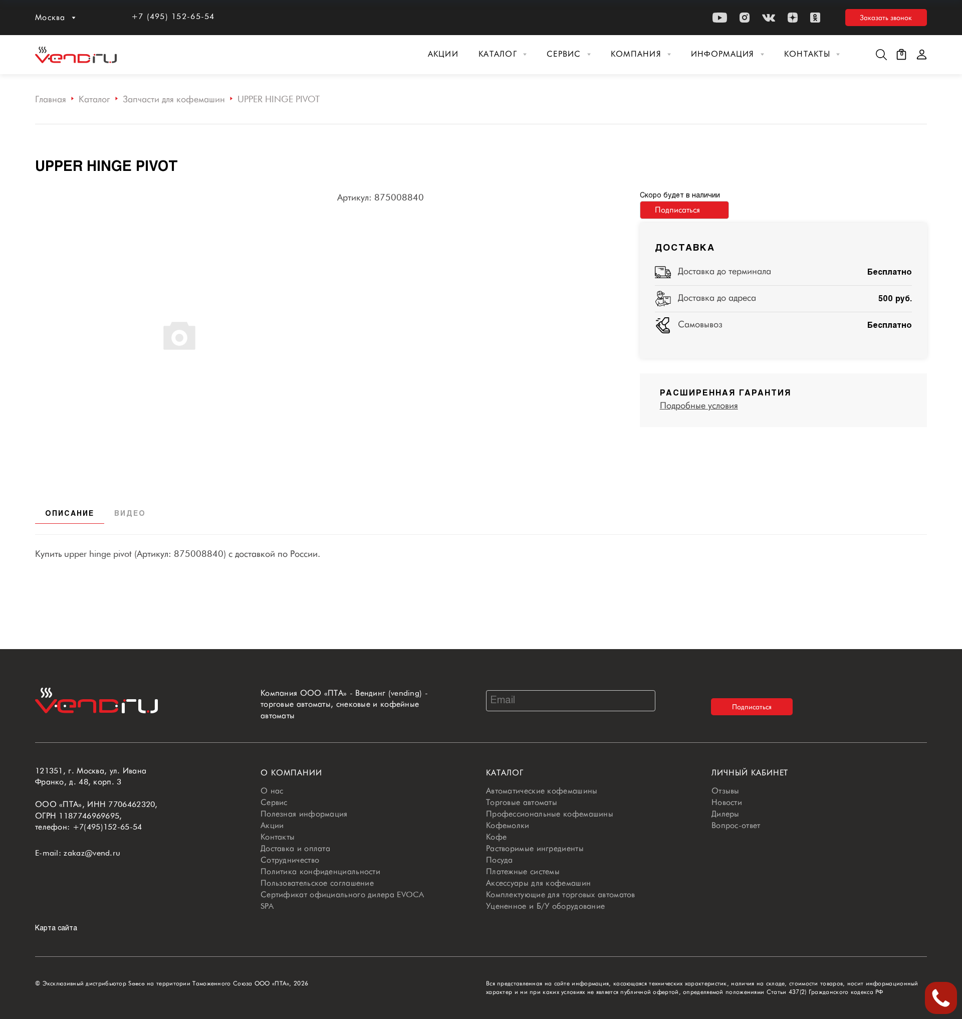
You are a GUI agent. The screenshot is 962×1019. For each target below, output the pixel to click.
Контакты (807, 54)
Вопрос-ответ (736, 825)
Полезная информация (304, 814)
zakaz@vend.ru (92, 853)
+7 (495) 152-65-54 (173, 16)
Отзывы (725, 790)
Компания (636, 54)
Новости (726, 802)
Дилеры (725, 814)
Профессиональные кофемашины (549, 814)
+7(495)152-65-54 (107, 827)
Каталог (497, 54)
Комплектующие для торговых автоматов (560, 894)
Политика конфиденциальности (320, 871)
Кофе (496, 837)
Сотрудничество (290, 860)
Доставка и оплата (295, 848)
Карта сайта (56, 928)
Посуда (499, 860)
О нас (272, 790)
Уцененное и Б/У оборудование (545, 906)
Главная (50, 99)
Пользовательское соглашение (317, 883)
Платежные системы (523, 871)
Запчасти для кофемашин (174, 99)
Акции (443, 54)
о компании (291, 772)
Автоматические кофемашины (542, 790)
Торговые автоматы (521, 802)
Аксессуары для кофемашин (538, 883)
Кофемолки (508, 825)
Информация (723, 54)
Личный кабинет (749, 772)
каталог (505, 772)
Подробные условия (699, 405)
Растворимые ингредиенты (535, 848)
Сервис (564, 54)
